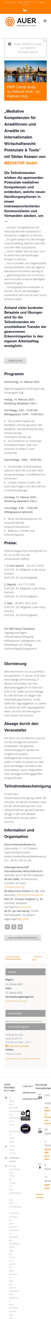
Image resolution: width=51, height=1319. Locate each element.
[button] (7, 926)
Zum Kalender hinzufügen (22, 937)
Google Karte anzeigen (18, 1045)
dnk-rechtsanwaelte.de (30, 895)
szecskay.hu (24, 907)
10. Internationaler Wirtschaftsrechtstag (13, 957)
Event (8, 1001)
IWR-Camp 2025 (19, 1001)
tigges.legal (23, 919)
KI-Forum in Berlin (37, 958)
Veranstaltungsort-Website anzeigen (23, 1058)
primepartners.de (14, 887)
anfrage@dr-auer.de (12, 1160)
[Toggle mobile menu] (45, 20)
